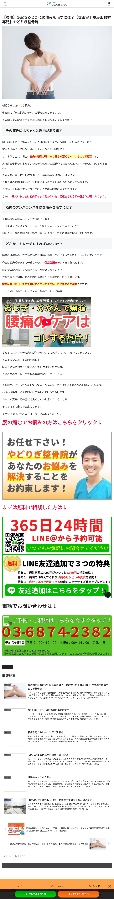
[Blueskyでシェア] (69, 776)
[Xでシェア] (19, 776)
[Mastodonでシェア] (44, 776)
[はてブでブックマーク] (69, 783)
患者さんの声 (94, 886)
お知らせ (8, 667)
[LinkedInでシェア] (57, 791)
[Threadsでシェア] (44, 783)
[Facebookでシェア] (19, 783)
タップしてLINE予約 (34, 894)
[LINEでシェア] (95, 783)
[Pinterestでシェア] (31, 791)
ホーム (20, 886)
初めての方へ (57, 886)
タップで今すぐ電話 (77, 894)
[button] (105, 583)
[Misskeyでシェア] (95, 776)
